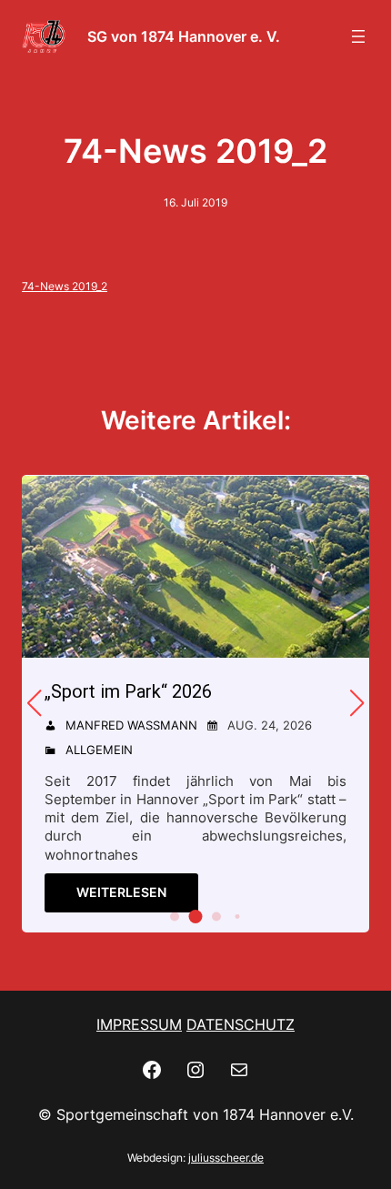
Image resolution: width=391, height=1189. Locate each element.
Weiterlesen (121, 892)
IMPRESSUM (139, 1024)
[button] (174, 916)
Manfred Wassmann (131, 725)
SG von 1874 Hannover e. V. (183, 36)
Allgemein (99, 749)
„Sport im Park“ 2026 (128, 691)
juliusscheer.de (226, 1157)
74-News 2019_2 (64, 286)
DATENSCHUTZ (240, 1024)
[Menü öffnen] (358, 36)
